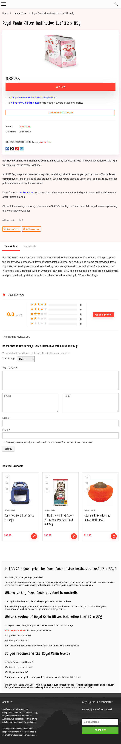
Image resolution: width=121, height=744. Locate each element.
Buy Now (61, 86)
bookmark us (26, 192)
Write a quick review (15, 630)
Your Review (9, 368)
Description (11, 246)
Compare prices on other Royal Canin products (33, 97)
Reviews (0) (29, 246)
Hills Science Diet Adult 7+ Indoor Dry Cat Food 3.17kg (59, 520)
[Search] (116, 4)
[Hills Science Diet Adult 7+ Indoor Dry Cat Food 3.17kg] (60, 492)
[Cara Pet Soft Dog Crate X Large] (20, 492)
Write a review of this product (25, 103)
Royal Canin (25, 126)
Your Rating (8, 358)
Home (5, 13)
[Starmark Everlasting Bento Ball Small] (100, 492)
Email (6, 430)
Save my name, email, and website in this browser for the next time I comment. (49, 442)
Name (6, 417)
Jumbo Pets (20, 13)
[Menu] (4, 4)
